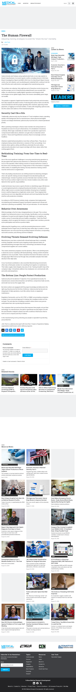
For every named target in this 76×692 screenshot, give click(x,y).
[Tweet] (14, 330)
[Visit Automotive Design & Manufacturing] (66, 646)
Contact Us (17, 686)
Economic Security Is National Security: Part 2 (57, 66)
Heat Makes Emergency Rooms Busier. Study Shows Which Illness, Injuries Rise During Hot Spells (62, 500)
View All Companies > (63, 106)
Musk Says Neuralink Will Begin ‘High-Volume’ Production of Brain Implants (58, 57)
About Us (10, 686)
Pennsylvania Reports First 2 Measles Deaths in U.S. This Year (11, 560)
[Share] (6, 330)
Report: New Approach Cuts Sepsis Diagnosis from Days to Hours (12, 528)
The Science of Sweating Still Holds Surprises (62, 592)
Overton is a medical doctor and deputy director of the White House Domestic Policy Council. (61, 628)
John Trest (7, 42)
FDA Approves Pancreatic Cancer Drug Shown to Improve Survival (57, 87)
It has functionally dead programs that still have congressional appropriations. (12, 629)
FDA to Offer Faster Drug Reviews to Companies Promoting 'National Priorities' (47, 389)
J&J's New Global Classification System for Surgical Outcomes (36, 560)
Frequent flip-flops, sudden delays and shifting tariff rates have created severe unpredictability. (37, 473)
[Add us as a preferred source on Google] (22, 330)
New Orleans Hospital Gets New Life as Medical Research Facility (58, 77)
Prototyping (5, 524)
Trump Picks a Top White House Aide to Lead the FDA (62, 623)
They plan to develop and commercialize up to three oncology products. (38, 629)
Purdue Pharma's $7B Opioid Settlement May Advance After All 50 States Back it (28, 389)
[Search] (69, 3)
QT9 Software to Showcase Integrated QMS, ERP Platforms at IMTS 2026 (62, 561)
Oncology (29, 495)
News (3, 31)
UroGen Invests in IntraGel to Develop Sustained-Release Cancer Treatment (37, 624)
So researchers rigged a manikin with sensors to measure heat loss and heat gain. (61, 597)
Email (2, 662)
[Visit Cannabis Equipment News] (42, 646)
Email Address (26, 347)
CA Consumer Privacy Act (55, 686)
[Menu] (73, 3)
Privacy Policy (31, 686)
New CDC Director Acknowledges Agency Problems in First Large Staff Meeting (13, 624)
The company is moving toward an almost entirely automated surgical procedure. (12, 474)
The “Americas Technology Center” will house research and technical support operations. (36, 597)
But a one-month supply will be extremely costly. (37, 503)
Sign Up (5, 669)
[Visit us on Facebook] (37, 683)
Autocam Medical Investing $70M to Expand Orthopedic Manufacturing (8, 389)
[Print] (2, 330)
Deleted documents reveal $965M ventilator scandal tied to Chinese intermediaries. (60, 534)
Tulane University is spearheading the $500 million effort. (13, 503)
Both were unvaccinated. (7, 563)
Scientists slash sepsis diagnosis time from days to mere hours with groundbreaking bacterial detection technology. (12, 533)
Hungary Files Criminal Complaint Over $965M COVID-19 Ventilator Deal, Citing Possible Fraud (61, 529)
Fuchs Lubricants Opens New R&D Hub (36, 592)
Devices (54, 524)
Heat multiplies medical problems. (60, 504)
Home (4, 385)
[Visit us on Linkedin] (34, 683)
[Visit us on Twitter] (41, 683)
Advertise (23, 686)
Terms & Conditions (42, 686)
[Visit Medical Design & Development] (8, 646)
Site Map (65, 686)
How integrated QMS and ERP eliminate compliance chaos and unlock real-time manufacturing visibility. (61, 567)
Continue (27, 355)
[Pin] (18, 330)
